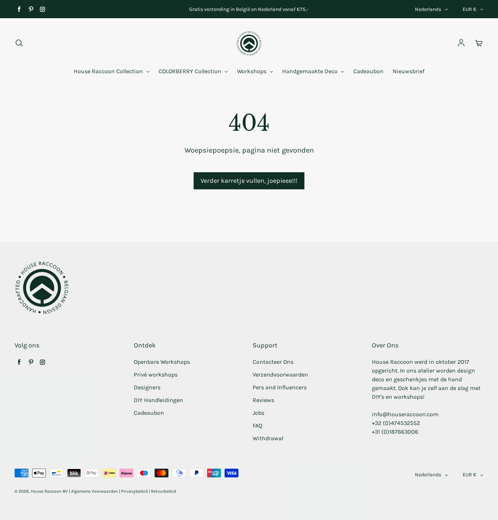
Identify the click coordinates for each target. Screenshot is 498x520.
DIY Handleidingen (158, 400)
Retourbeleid (163, 491)
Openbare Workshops (162, 361)
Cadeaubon (368, 71)
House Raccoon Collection (109, 71)
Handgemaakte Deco (310, 71)
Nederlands (428, 9)
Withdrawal (268, 438)
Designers (147, 387)
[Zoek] (19, 43)
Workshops (252, 71)
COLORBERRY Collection (191, 71)
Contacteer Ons (273, 361)
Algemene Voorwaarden (94, 491)
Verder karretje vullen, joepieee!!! (249, 181)
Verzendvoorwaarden (280, 374)
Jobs (258, 412)
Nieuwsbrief (408, 71)
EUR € (469, 9)
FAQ (257, 425)
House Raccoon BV (49, 491)
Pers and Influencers (280, 387)
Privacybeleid (134, 491)
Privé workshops (156, 374)
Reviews (263, 400)
